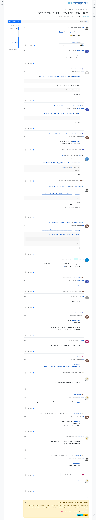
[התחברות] (2, 2)
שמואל (82, 27)
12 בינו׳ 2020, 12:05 (73, 158)
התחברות (80, 515)
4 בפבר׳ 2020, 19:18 (70, 480)
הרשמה (85, 515)
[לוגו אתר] (78, 3)
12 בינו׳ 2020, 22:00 (66, 259)
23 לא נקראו (15, 42)
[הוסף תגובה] (34, 45)
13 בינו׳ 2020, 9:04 (70, 280)
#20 (25, 480)
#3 (25, 71)
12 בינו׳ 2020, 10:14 (74, 71)
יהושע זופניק (81, 378)
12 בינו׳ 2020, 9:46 (74, 27)
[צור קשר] (94, 17)
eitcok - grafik (80, 50)
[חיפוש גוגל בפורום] (94, 14)
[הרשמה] (2, 5)
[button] (94, 515)
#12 (25, 315)
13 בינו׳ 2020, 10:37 (74, 296)
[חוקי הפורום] (94, 2)
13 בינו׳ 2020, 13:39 (74, 315)
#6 (25, 158)
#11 (25, 296)
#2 (25, 50)
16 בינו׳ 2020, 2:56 (72, 340)
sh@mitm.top (75, 42)
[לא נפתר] (94, 8)
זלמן (83, 71)
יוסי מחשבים (81, 259)
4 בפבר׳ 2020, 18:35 (70, 378)
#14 (25, 359)
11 (28, 45)
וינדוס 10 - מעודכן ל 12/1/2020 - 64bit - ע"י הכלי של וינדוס (54, 76)
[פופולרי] (94, 5)
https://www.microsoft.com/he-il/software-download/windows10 (62, 366)
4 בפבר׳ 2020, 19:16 (73, 458)
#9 (25, 259)
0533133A (81, 340)
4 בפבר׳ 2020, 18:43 (70, 397)
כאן (70, 32)
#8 (25, 225)
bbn (83, 136)
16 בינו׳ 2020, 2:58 (75, 359)
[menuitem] (2, 2)
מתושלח (82, 158)
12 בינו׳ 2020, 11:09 (75, 136)
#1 (24, 27)
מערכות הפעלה (85, 16)
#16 (25, 397)
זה (68, 465)
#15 (25, 378)
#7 (24, 189)
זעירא (83, 296)
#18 (25, 436)
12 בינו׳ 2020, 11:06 (70, 108)
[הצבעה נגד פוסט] (25, 45)
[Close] (25, 502)
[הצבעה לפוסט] (31, 45)
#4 (25, 108)
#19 (25, 458)
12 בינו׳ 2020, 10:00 (69, 50)
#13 (25, 340)
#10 (25, 280)
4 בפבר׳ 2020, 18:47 (74, 416)
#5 (25, 136)
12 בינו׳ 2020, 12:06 (73, 189)
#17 (25, 416)
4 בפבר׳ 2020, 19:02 (70, 436)
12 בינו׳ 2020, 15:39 (74, 225)
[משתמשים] (94, 11)
